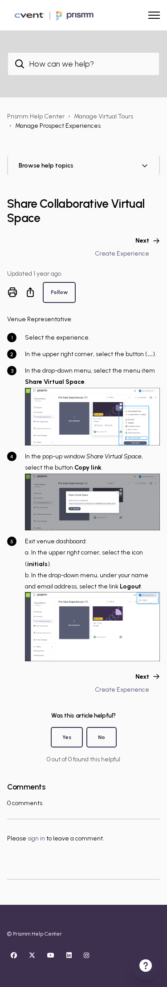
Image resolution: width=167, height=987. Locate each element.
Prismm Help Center (36, 116)
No (101, 737)
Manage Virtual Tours (103, 116)
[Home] (53, 15)
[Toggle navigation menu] (154, 15)
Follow (59, 292)
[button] (83, 165)
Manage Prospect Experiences (58, 126)
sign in (36, 838)
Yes (66, 737)
